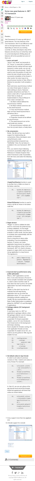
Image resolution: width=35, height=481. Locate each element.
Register (31, 1)
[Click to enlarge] (20, 433)
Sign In (23, 1)
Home (6, 7)
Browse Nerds (2, 15)
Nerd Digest (13, 7)
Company (2, 28)
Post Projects (2, 12)
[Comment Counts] (19, 28)
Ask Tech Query (2, 40)
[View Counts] (31, 28)
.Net (19, 7)
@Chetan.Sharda (8, 22)
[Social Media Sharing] (22, 28)
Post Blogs (2, 42)
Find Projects (2, 22)
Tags (7, 451)
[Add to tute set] (8, 28)
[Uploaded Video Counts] (28, 28)
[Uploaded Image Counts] (25, 28)
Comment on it (25, 32)
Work (2, 18)
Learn (2, 31)
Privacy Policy (12, 475)
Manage (2, 25)
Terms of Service (20, 475)
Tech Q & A (2, 37)
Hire (2, 9)
